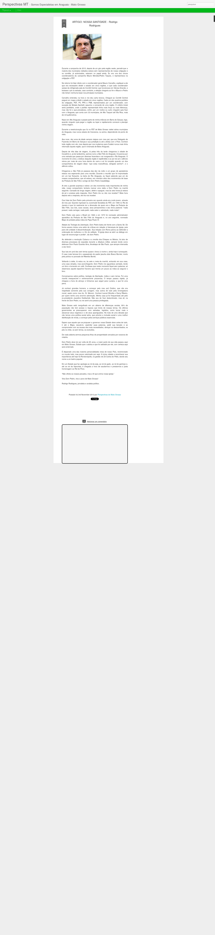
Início (19, 10)
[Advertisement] (141, 58)
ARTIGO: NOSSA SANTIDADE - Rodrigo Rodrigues (94, 23)
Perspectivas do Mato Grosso (109, 394)
